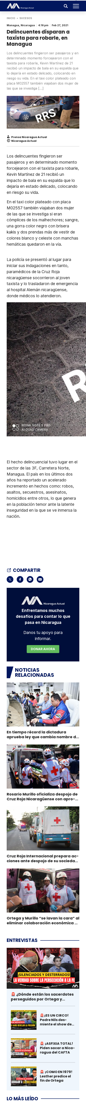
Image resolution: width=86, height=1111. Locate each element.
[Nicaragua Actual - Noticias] (20, 6)
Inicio (11, 18)
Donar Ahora (43, 649)
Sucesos (25, 18)
